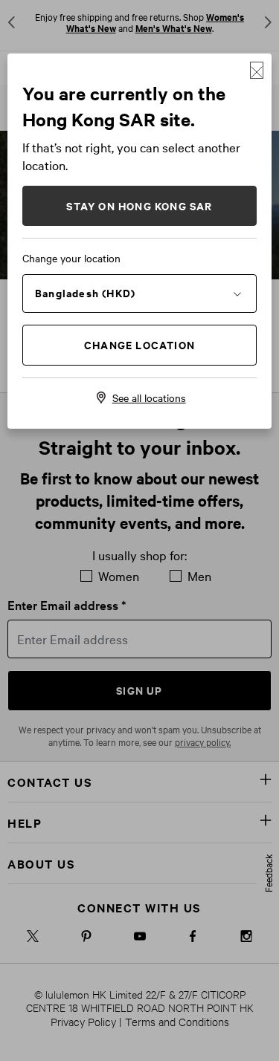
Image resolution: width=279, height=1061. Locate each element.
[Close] (257, 70)
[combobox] (139, 293)
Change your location (71, 257)
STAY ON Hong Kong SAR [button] (139, 205)
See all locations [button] (149, 397)
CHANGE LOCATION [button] (139, 344)
